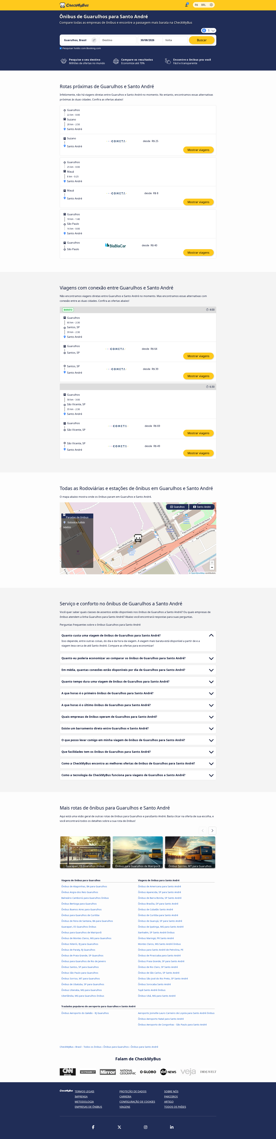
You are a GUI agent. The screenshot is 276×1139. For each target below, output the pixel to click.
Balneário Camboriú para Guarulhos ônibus (85, 897)
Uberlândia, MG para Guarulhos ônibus (82, 995)
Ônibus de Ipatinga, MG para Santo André (161, 926)
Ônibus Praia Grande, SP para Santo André (161, 961)
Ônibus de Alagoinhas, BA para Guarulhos (84, 886)
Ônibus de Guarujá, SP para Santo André (160, 920)
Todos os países (175, 1107)
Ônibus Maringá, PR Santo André (156, 938)
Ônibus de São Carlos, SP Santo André (158, 972)
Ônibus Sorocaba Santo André (154, 984)
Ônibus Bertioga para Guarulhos (79, 903)
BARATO (68, 309)
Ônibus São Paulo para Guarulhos (79, 972)
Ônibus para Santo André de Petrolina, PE (160, 949)
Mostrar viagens (198, 150)
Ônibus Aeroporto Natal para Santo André (161, 1018)
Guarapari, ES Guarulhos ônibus (78, 926)
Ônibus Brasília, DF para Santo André (158, 903)
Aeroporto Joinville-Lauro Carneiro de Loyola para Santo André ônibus (176, 1013)
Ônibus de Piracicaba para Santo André (159, 955)
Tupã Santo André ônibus (151, 990)
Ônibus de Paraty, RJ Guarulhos (78, 949)
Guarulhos (179, 506)
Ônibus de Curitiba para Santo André (158, 915)
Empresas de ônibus (88, 1107)
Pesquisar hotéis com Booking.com (81, 48)
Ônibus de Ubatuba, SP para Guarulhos (82, 984)
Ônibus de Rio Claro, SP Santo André (158, 967)
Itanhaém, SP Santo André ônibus (156, 932)
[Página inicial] (74, 5)
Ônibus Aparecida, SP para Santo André (159, 892)
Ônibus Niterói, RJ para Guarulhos (79, 943)
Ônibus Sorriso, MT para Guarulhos (80, 978)
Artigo (169, 1101)
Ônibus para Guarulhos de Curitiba (80, 915)
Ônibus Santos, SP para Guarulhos (80, 967)
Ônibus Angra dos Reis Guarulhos (79, 892)
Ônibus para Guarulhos (116, 1046)
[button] (138, 538)
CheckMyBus (66, 1046)
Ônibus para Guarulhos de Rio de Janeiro (83, 961)
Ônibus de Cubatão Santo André (155, 909)
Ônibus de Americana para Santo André (159, 886)
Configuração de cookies (137, 1101)
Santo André (203, 506)
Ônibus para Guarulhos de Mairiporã (81, 932)
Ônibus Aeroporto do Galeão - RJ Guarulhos (85, 1013)
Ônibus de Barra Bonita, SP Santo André (159, 897)
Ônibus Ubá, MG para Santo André (157, 995)
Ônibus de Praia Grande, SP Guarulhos (82, 955)
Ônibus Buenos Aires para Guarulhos (81, 909)
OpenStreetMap (198, 573)
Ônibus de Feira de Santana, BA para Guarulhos (87, 920)
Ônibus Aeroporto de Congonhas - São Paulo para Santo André (172, 1024)
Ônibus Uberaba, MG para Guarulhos (81, 990)
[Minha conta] (186, 4)
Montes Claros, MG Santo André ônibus (159, 943)
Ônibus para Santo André (144, 1046)
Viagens (124, 1107)
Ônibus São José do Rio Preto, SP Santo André (163, 978)
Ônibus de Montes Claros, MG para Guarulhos (86, 938)
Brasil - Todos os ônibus (88, 1046)
